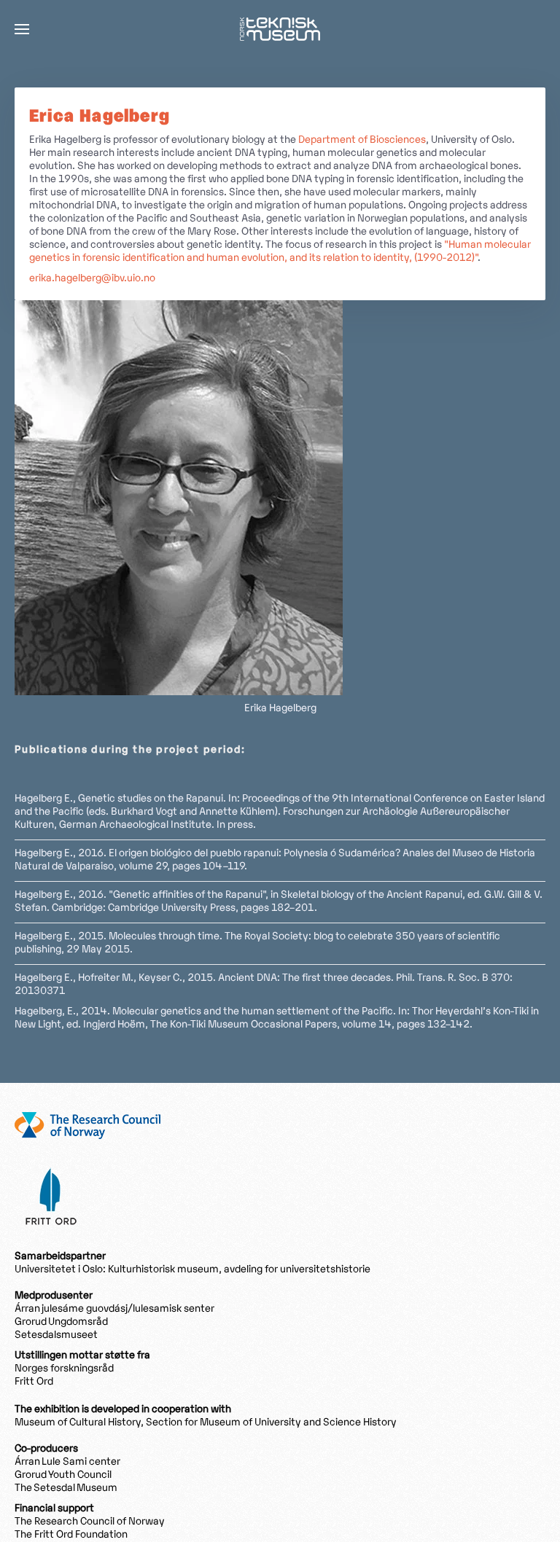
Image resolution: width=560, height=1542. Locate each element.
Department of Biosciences (362, 140)
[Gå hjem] (280, 29)
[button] (22, 29)
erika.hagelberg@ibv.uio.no (92, 278)
